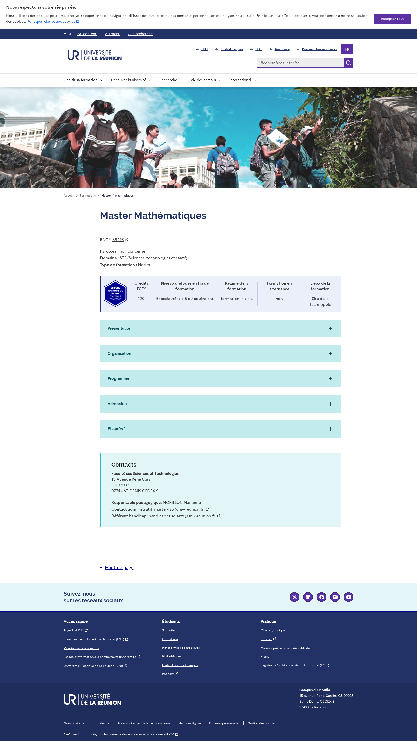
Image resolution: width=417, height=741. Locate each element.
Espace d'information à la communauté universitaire (102, 657)
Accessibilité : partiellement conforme (143, 723)
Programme (119, 378)
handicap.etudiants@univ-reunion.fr (185, 516)
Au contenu (87, 33)
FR (349, 50)
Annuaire (284, 50)
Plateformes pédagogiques (181, 648)
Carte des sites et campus (180, 665)
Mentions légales (189, 723)
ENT (206, 50)
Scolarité (168, 630)
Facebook (321, 597)
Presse (265, 657)
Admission (117, 403)
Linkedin (308, 597)
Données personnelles (224, 723)
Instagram (335, 597)
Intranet (269, 639)
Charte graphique (273, 630)
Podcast (170, 674)
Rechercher (348, 63)
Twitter (294, 597)
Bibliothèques (234, 50)
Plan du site (101, 723)
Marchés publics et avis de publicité (285, 648)
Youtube (348, 597)
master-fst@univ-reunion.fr (181, 509)
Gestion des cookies (262, 723)
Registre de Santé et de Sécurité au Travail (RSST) (295, 665)
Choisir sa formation (80, 80)
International (240, 80)
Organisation (119, 353)
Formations (88, 195)
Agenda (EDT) (76, 630)
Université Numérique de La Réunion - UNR (96, 666)
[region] (208, 14)
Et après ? (117, 429)
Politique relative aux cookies (53, 21)
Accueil (69, 195)
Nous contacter (75, 723)
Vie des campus (203, 80)
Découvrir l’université (128, 80)
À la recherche (140, 33)
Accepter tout (392, 18)
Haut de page (119, 567)
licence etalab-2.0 (164, 734)
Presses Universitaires (321, 50)
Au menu (112, 33)
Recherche (168, 80)
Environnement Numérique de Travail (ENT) (96, 639)
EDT (260, 50)
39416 (120, 239)
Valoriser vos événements (81, 648)
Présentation (120, 328)
